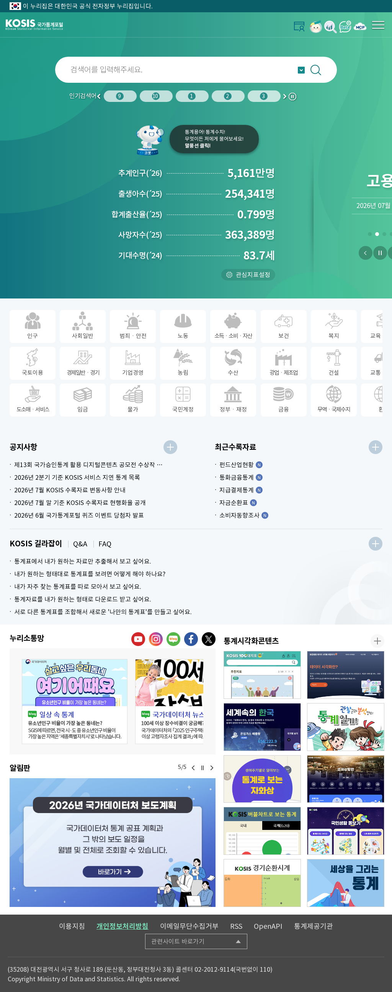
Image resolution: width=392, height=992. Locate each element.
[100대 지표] (262, 674)
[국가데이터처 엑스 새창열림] (209, 639)
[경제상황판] (345, 779)
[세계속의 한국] (262, 727)
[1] (369, 235)
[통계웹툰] (345, 727)
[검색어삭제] (379, 70)
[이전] (365, 253)
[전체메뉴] (378, 25)
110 (265, 969)
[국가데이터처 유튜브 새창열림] (138, 639)
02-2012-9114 (214, 969)
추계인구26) (140, 173)
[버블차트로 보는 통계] (262, 830)
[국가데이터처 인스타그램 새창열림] (156, 639)
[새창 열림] (74, 701)
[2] (377, 235)
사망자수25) (140, 235)
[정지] (380, 253)
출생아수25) (140, 194)
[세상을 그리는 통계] (345, 883)
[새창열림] (316, 26)
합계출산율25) (136, 215)
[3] (384, 235)
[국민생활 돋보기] (345, 830)
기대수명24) (140, 256)
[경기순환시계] (262, 883)
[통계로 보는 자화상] (262, 779)
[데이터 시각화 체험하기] (345, 674)
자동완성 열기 (301, 70)
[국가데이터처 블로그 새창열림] (173, 639)
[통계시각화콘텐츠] (377, 641)
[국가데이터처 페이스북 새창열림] (191, 639)
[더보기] (170, 447)
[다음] (212, 768)
